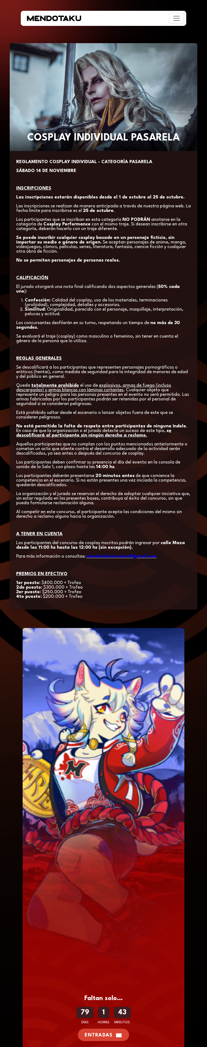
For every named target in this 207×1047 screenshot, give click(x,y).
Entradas (99, 1035)
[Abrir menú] (176, 18)
